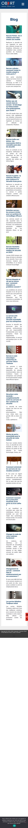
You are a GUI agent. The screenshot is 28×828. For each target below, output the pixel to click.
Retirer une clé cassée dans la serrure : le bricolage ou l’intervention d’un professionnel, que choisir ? (14, 105)
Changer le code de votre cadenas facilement (13, 536)
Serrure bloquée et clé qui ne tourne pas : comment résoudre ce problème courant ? (13, 283)
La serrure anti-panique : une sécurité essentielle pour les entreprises (13, 318)
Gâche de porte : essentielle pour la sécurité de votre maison (13, 437)
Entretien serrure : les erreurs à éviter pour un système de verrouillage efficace (14, 213)
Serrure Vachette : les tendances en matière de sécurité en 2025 (13, 249)
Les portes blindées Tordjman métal (13, 602)
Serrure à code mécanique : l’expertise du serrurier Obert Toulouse (12, 359)
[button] (14, 635)
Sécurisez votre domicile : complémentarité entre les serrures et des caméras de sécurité (13, 398)
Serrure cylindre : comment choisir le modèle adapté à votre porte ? (13, 71)
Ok (14, 825)
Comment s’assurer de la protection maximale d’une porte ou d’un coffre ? (13, 501)
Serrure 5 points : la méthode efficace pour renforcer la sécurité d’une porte (13, 178)
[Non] (25, 822)
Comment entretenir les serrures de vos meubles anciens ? (13, 469)
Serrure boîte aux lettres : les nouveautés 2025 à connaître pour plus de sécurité (13, 143)
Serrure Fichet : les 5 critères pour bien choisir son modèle (14, 37)
